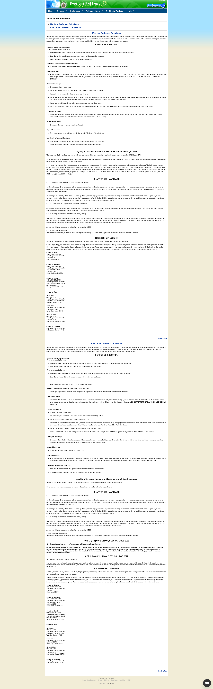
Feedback (111, 678)
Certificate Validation (115, 11)
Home (50, 11)
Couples (59, 11)
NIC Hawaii (110, 683)
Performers (74, 11)
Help (129, 11)
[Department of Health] (94, 4)
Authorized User (92, 11)
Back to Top (162, 338)
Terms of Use (103, 678)
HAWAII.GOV (162, 0)
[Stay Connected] (156, 6)
